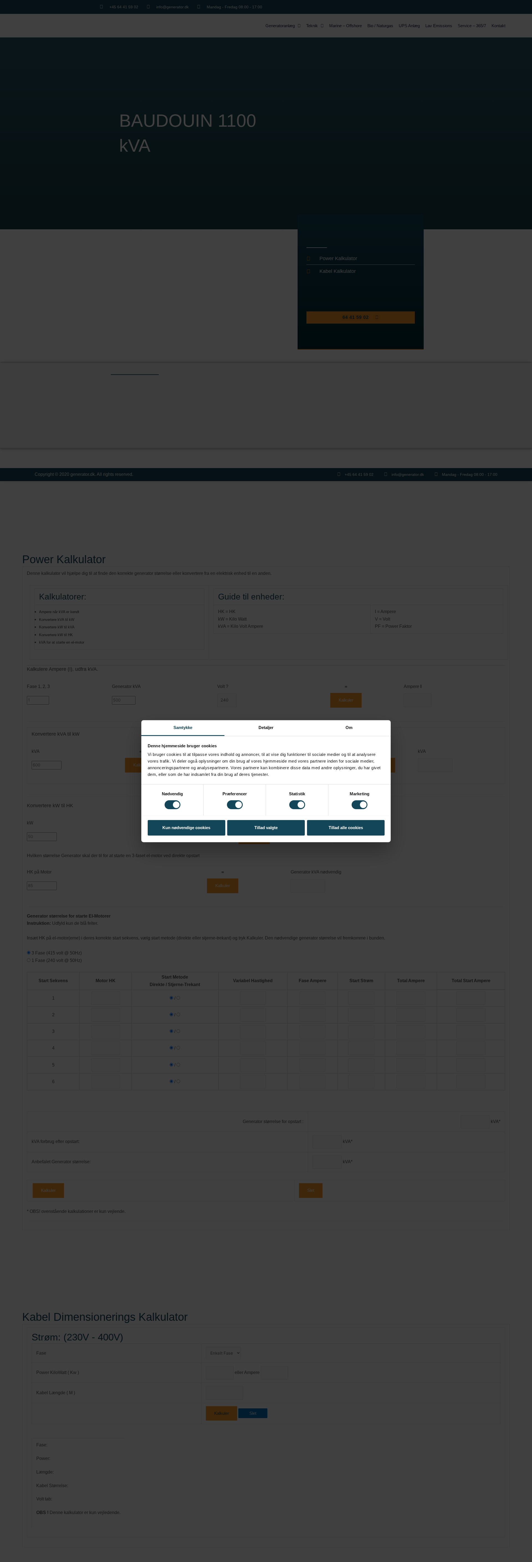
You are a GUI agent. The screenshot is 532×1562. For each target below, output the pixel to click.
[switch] (235, 804)
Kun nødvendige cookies (186, 827)
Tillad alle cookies (346, 827)
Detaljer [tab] (266, 727)
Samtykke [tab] (183, 727)
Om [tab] (349, 727)
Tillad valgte (266, 827)
